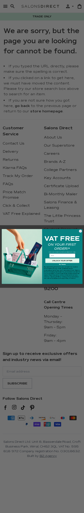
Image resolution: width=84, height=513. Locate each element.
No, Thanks (62, 264)
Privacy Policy (64, 278)
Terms (73, 278)
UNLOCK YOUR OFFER (62, 261)
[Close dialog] (80, 231)
